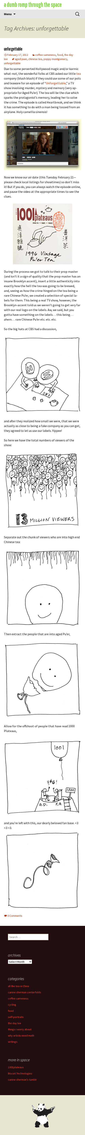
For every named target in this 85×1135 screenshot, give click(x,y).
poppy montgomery (55, 59)
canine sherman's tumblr (22, 1079)
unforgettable (13, 48)
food (60, 55)
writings (12, 1041)
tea (78, 74)
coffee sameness (45, 55)
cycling (12, 1004)
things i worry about (19, 1029)
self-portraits (16, 1017)
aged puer (21, 59)
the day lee (14, 1023)
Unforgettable (56, 83)
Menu (8, 14)
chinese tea (35, 59)
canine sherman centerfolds (24, 992)
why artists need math (21, 1035)
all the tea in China (18, 986)
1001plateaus (16, 1067)
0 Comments (15, 915)
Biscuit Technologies (20, 1073)
